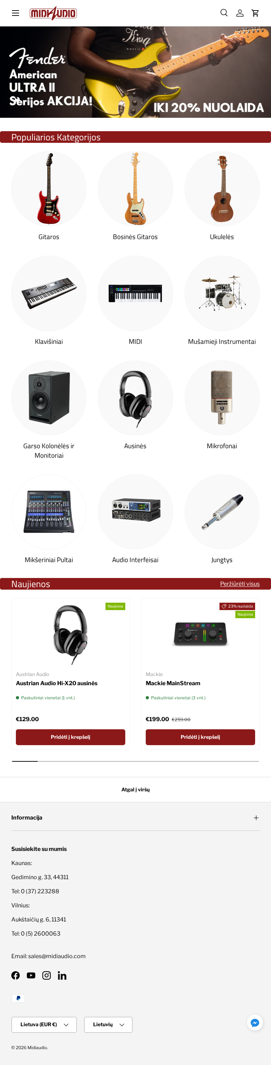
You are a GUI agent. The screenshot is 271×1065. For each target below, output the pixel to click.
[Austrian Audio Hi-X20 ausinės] (70, 633)
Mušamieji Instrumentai (222, 341)
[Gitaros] (49, 189)
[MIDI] (135, 293)
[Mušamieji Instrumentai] (222, 293)
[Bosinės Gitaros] (135, 189)
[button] (255, 13)
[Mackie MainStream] (200, 633)
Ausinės (135, 445)
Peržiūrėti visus (240, 583)
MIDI (135, 341)
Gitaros (48, 236)
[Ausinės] (135, 398)
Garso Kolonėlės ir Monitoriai (48, 450)
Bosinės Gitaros (135, 236)
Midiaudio (37, 1047)
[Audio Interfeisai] (135, 512)
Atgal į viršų (135, 789)
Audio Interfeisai (135, 559)
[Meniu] (15, 13)
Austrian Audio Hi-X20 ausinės (56, 683)
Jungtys (222, 559)
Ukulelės (222, 236)
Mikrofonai (222, 445)
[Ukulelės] (222, 189)
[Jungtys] (222, 512)
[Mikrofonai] (222, 398)
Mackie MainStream (173, 683)
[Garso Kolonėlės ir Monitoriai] (49, 398)
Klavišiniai (49, 341)
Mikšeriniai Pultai (49, 559)
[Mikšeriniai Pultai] (49, 512)
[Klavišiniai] (49, 293)
